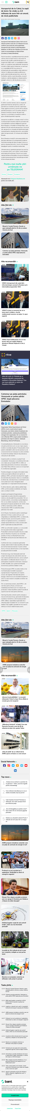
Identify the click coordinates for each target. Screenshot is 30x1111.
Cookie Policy (10, 1108)
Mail (19, 38)
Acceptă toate (15, 1095)
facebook (4, 765)
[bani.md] (16, 2)
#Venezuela (15, 611)
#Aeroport (10, 174)
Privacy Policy (18, 1108)
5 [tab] (17, 389)
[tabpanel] (15, 372)
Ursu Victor (17, 19)
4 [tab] (16, 389)
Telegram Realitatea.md (18, 179)
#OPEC (3, 611)
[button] (27, 1081)
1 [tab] (11, 389)
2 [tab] (12, 389)
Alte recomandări (8, 261)
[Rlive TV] (27, 2)
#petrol (8, 611)
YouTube (26, 765)
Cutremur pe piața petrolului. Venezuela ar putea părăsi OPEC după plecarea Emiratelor (14, 397)
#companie (17, 174)
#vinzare (4, 174)
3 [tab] (14, 389)
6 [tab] (19, 389)
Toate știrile (6, 985)
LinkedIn (6, 38)
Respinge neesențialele (15, 1100)
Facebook (2, 38)
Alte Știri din (6, 205)
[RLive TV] (6, 355)
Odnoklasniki (15, 38)
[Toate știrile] (6, 2)
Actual (12, 19)
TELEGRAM (16, 169)
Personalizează (15, 1104)
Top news (5, 777)
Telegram (12, 38)
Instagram (8, 765)
